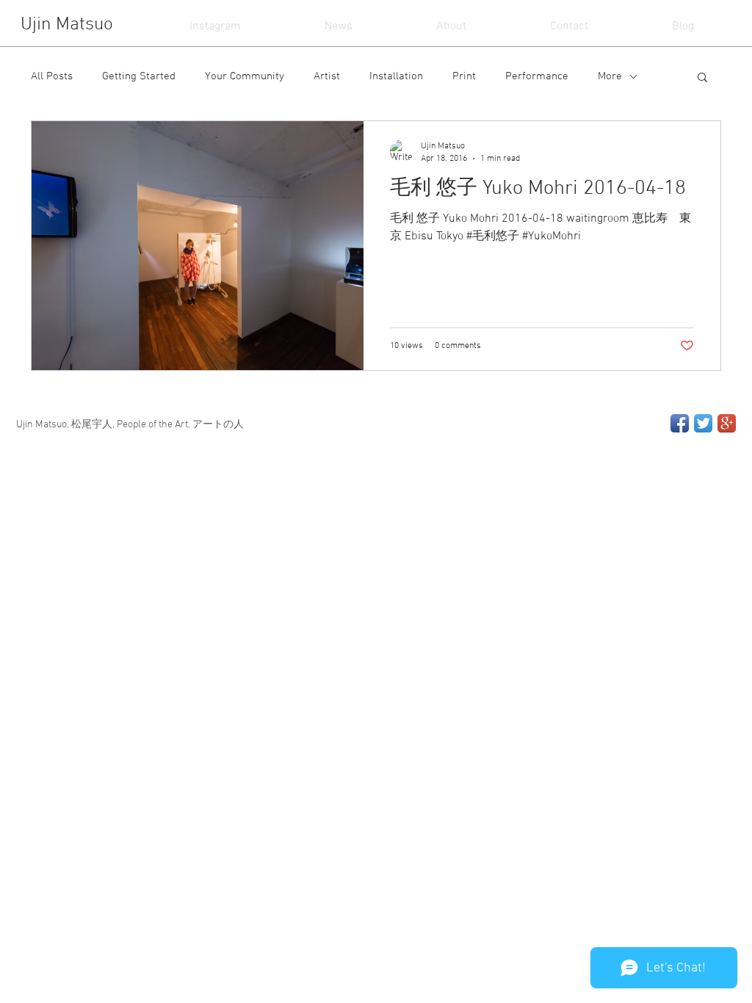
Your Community (244, 76)
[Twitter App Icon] (703, 423)
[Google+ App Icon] (726, 423)
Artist (327, 76)
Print (464, 76)
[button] (702, 78)
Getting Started (139, 76)
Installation (396, 76)
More (610, 76)
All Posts (52, 76)
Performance (536, 76)
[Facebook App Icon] (679, 423)
